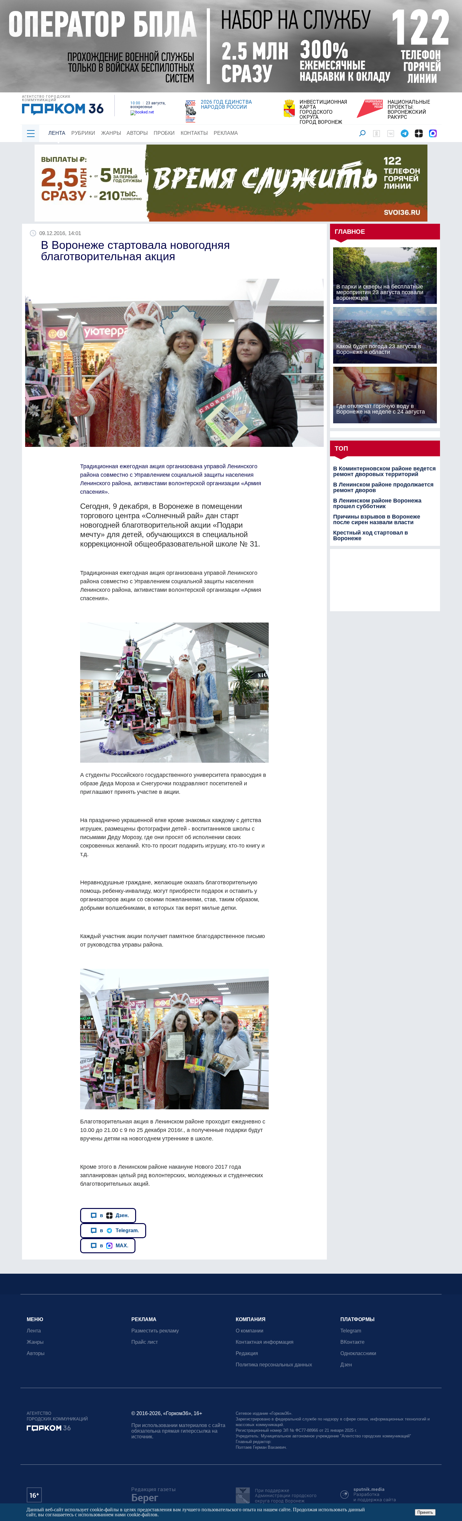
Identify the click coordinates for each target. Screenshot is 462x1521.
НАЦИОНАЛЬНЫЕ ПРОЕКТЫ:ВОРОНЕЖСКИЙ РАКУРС (409, 110)
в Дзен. (114, 1215)
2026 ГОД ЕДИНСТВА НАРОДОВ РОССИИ (226, 105)
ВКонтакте (352, 1342)
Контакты (194, 133)
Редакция (247, 1353)
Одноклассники (358, 1353)
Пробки (164, 133)
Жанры (111, 133)
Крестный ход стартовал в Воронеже (370, 535)
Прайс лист (144, 1342)
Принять (425, 1512)
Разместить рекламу (155, 1330)
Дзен (346, 1364)
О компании (249, 1330)
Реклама (226, 133)
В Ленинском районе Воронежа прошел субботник (377, 503)
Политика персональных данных (274, 1364)
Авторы (137, 133)
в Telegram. (119, 1230)
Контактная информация (265, 1342)
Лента (56, 133)
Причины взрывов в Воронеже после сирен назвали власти (376, 519)
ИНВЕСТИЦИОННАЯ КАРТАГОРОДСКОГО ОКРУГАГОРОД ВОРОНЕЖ (323, 112)
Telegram (350, 1330)
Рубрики (83, 133)
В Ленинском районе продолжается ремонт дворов (383, 487)
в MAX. (114, 1245)
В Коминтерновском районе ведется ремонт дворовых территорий (384, 471)
